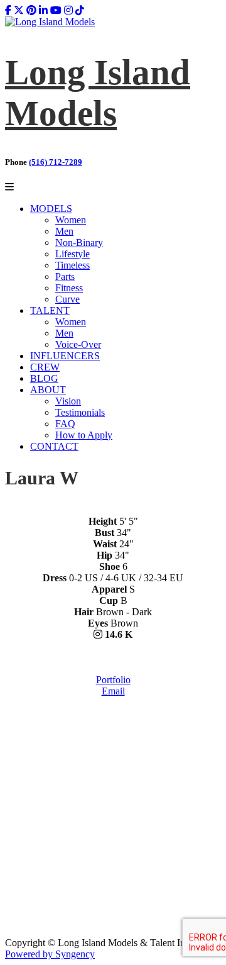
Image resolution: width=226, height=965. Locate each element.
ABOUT (48, 389)
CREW (45, 367)
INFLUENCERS (65, 355)
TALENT (50, 310)
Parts (65, 276)
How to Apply (83, 435)
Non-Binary (79, 242)
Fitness (69, 287)
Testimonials (80, 412)
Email (113, 691)
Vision (68, 401)
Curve (67, 299)
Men (64, 231)
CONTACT (54, 446)
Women (70, 220)
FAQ (65, 423)
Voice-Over (78, 344)
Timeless (72, 265)
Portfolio (113, 679)
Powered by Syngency (50, 954)
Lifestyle (72, 253)
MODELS (51, 208)
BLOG (44, 378)
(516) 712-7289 (55, 162)
